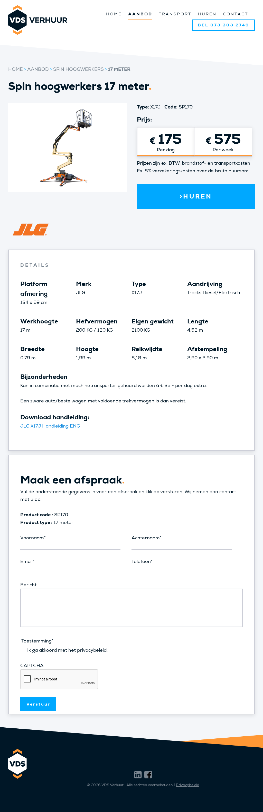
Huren (207, 14)
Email (27, 561)
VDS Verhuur (37, 20)
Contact (235, 14)
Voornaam (33, 538)
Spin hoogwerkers (78, 69)
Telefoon (142, 561)
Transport (175, 14)
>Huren (196, 196)
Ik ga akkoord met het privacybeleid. (67, 650)
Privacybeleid (187, 785)
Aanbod (140, 14)
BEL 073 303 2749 (223, 25)
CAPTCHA (32, 665)
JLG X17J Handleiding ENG (50, 426)
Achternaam (147, 538)
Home (114, 14)
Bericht (28, 585)
